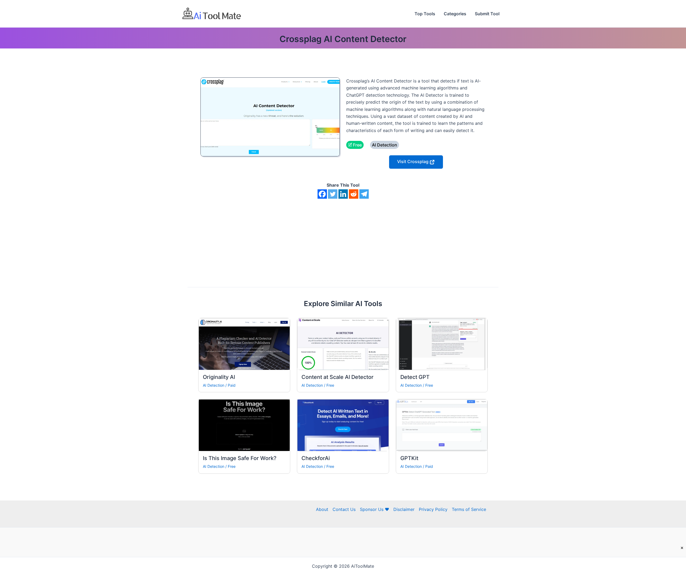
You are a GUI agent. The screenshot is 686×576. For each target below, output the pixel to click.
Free (330, 385)
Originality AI (219, 377)
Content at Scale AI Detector (337, 377)
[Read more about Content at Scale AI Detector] (342, 343)
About (322, 509)
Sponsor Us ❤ (374, 509)
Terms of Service (469, 509)
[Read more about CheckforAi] (342, 425)
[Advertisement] (343, 238)
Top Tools (425, 13)
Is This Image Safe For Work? (240, 458)
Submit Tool (487, 13)
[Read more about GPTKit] (441, 425)
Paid (232, 385)
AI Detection (213, 385)
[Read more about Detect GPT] (441, 343)
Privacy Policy (433, 509)
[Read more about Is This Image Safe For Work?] (244, 425)
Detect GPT (415, 377)
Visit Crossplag (413, 161)
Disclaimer (404, 509)
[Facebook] (322, 194)
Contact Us (344, 509)
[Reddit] (353, 194)
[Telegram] (364, 194)
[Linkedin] (343, 194)
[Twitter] (332, 194)
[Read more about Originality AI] (244, 343)
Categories (455, 13)
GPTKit (409, 458)
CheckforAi (315, 458)
